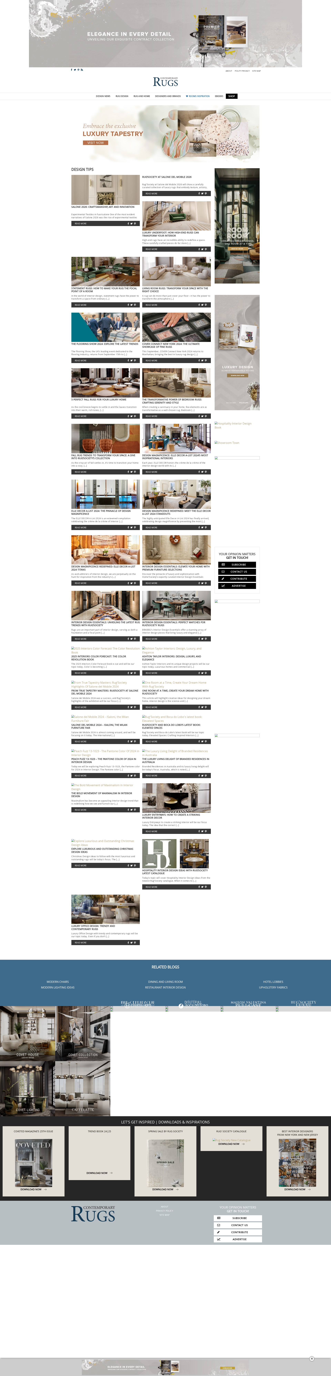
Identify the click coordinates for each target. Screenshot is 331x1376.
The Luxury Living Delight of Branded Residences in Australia (175, 760)
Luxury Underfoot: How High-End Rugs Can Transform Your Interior (170, 234)
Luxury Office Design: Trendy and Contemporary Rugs (93, 927)
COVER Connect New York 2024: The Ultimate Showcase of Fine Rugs (171, 345)
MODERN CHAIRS (58, 982)
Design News (103, 96)
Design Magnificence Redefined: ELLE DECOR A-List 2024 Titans (103, 568)
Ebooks (219, 96)
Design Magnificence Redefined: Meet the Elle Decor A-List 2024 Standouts (176, 512)
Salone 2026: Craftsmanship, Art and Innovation (102, 206)
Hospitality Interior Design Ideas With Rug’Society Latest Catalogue (175, 872)
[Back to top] (10, 1366)
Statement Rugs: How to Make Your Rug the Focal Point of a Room (104, 290)
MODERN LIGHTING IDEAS (57, 987)
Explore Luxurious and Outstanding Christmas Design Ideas (102, 850)
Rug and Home (142, 96)
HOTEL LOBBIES (273, 982)
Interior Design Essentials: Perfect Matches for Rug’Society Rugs (173, 624)
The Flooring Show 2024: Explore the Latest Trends (104, 344)
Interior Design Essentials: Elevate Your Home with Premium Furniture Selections (176, 568)
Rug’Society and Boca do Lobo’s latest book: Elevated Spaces (171, 726)
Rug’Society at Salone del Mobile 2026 (167, 177)
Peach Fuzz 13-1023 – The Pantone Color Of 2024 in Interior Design (103, 760)
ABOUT (229, 71)
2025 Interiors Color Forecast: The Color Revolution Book (98, 658)
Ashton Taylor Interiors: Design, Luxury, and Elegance (171, 658)
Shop (231, 96)
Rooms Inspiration (199, 96)
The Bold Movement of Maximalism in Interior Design (101, 795)
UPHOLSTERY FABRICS (273, 987)
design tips (82, 169)
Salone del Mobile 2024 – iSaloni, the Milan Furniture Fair (99, 726)
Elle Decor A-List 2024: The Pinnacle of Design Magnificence (101, 512)
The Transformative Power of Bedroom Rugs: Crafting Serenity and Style (172, 401)
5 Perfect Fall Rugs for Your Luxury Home (98, 399)
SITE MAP (256, 71)
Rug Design (122, 96)
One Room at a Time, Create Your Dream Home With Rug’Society (175, 692)
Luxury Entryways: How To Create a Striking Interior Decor (171, 816)
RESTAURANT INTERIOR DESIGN (165, 987)
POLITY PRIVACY (242, 71)
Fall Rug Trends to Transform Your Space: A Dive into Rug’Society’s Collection (103, 457)
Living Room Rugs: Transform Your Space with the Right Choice (175, 290)
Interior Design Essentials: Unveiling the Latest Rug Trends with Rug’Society (105, 624)
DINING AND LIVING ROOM (165, 982)
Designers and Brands (168, 96)
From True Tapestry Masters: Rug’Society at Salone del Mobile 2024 (104, 692)
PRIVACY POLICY (164, 1215)
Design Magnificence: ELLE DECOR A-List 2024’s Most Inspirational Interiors (175, 457)
